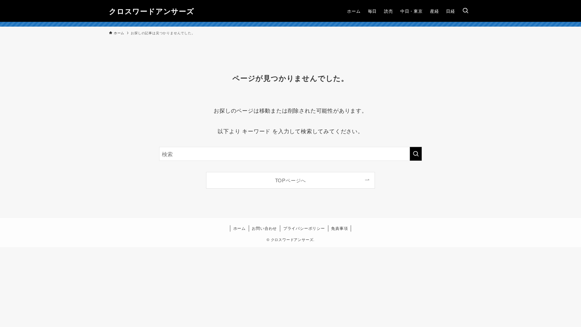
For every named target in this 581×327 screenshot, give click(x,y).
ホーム (239, 228)
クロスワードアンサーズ (151, 11)
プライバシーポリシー (304, 228)
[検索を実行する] (416, 154)
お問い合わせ (264, 228)
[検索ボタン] (465, 11)
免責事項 (339, 228)
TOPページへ (290, 180)
